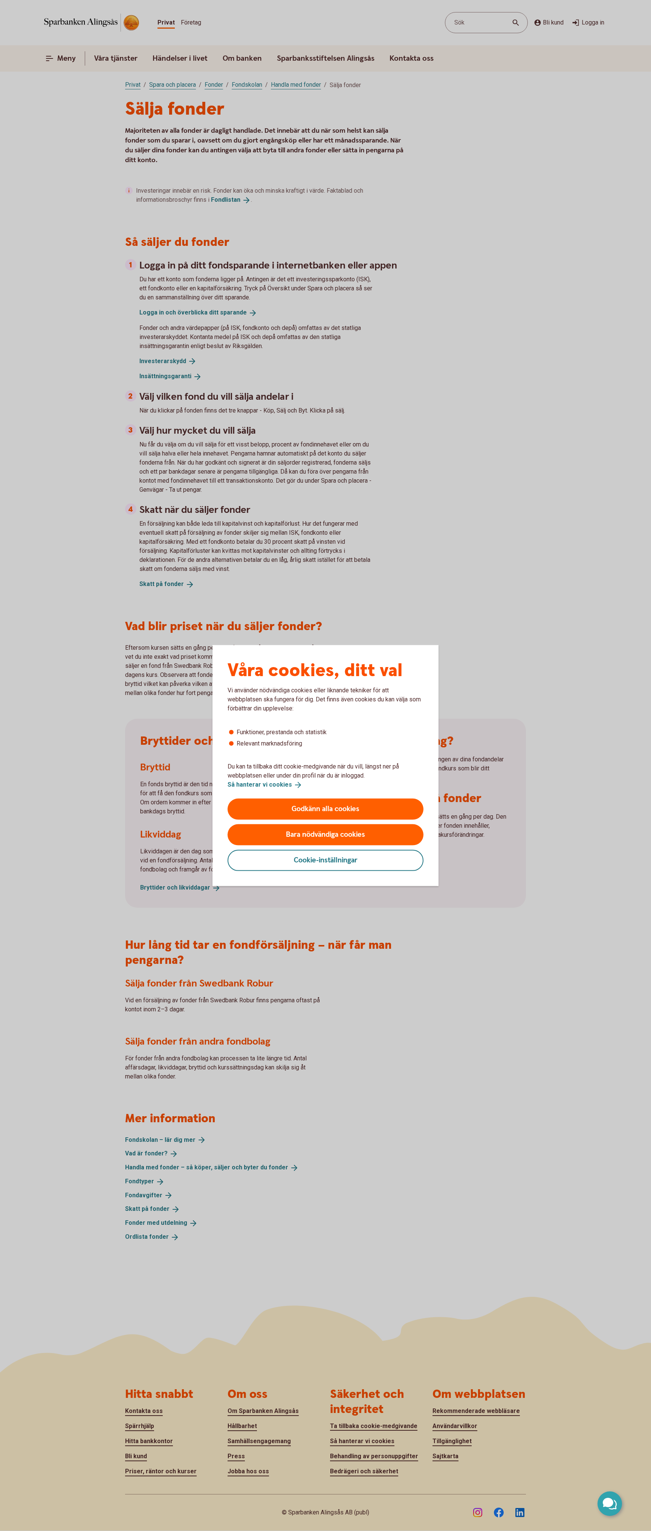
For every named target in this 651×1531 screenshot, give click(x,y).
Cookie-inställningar (326, 860)
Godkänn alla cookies (325, 808)
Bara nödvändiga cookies (325, 834)
